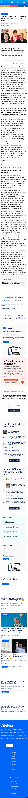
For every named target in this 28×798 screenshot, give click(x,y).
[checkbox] (3, 337)
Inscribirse (6, 341)
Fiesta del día (8, 522)
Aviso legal (14, 788)
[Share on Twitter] (18, 63)
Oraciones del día (10, 537)
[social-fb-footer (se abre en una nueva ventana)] (12, 777)
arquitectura (5, 667)
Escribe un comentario (14, 410)
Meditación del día (10, 527)
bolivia (13, 308)
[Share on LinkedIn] (16, 63)
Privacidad (14, 793)
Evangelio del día (10, 532)
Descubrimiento (14, 758)
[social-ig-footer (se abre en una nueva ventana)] (17, 777)
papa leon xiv (5, 584)
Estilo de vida (14, 756)
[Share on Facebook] (13, 63)
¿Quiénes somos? (14, 786)
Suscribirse (9, 745)
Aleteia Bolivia (16, 23)
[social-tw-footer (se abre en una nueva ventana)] (15, 777)
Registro (5, 6)
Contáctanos (14, 791)
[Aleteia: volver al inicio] (14, 2)
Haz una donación (14, 783)
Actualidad (3, 10)
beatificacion (5, 692)
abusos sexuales (5, 308)
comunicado (20, 202)
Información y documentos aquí (11, 167)
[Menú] (5, 2)
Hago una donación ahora (10, 380)
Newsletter (14, 764)
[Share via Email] (21, 63)
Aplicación (14, 766)
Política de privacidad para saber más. (14, 338)
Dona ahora (13, 6)
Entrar (18, 405)
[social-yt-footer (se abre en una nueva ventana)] (10, 777)
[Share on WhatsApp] (23, 63)
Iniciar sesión (18, 745)
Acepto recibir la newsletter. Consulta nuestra (14, 338)
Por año (14, 772)
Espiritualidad (14, 754)
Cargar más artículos (14, 460)
